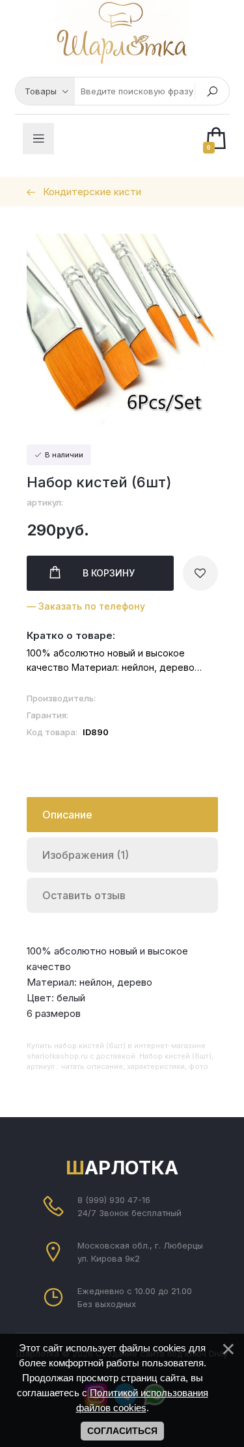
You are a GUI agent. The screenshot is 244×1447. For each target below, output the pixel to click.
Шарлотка (122, 1167)
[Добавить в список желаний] (200, 573)
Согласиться (122, 1431)
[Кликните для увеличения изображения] (122, 329)
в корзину (109, 572)
